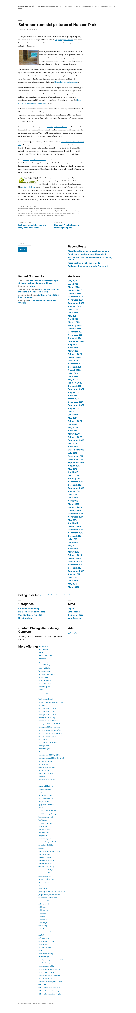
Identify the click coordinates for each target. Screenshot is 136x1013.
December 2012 (75, 561)
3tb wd (40, 652)
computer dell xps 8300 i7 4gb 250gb (51, 758)
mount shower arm (44, 876)
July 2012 (72, 577)
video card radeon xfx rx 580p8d (49, 994)
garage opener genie (45, 795)
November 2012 (75, 564)
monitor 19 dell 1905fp (46, 867)
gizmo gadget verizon (45, 798)
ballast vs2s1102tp (44, 683)
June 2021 (73, 415)
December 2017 (75, 456)
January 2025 (74, 328)
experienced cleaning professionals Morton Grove (56, 595)
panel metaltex (43, 882)
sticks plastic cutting (45, 954)
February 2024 (75, 354)
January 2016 (74, 510)
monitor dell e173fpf (45, 870)
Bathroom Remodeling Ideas (42, 208)
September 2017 (76, 462)
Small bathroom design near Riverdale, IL (87, 254)
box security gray (44, 693)
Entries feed (74, 612)
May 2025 (73, 316)
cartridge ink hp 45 (44, 739)
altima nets (42, 659)
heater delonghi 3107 (45, 817)
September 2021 (76, 405)
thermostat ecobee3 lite (46, 966)
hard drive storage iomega (47, 814)
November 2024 (76, 335)
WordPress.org (75, 618)
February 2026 (75, 290)
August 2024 (74, 344)
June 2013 (73, 542)
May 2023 (73, 379)
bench (40, 690)
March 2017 (73, 475)
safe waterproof (43, 938)
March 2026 (74, 287)
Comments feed (75, 615)
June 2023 (73, 376)
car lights (41, 705)
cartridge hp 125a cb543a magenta (50, 733)
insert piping (42, 826)
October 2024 (75, 338)
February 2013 (75, 555)
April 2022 (73, 395)
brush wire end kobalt (45, 699)
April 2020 (73, 430)
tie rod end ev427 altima (46, 978)
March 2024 (74, 351)
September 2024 (76, 341)
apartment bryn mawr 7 (46, 662)
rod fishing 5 (42, 919)
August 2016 (74, 491)
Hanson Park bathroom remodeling (35, 213)
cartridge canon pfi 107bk (47, 708)
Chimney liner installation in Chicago (37, 301)
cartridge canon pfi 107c (46, 711)
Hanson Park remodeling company (66, 82)
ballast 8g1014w (44, 668)
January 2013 (74, 558)
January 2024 (74, 357)
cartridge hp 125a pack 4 (46, 736)
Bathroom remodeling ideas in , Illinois (38, 296)
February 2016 (75, 507)
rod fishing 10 (43, 910)
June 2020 (73, 424)
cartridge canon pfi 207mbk (48, 721)
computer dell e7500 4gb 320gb (49, 755)
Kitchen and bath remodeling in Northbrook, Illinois (38, 290)
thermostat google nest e (46, 972)
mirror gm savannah (45, 857)
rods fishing (42, 926)
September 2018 (76, 450)
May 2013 (72, 545)
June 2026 (73, 284)
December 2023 (76, 360)
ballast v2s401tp (44, 677)
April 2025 (73, 319)
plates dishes (42, 888)
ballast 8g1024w (44, 671)
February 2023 (75, 383)
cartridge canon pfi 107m (47, 714)
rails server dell (43, 904)
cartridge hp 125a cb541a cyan (49, 727)
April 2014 (73, 523)
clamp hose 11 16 (44, 752)
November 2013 (75, 533)
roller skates (42, 929)
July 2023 (73, 373)
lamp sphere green (44, 839)
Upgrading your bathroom (64, 40)
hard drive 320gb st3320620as (48, 811)
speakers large (43, 944)
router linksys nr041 (45, 932)
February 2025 (75, 325)
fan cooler (41, 783)
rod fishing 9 (42, 922)
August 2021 (74, 408)
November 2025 (76, 300)
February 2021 (75, 421)
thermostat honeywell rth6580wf (49, 975)
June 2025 (73, 312)
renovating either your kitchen (57, 127)
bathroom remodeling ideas (53, 211)
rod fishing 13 (43, 913)
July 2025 (73, 309)
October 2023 (74, 367)
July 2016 (72, 494)
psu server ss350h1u (45, 901)
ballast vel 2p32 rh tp (45, 680)
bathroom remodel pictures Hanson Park (32, 211)
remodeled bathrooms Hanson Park (36, 215)
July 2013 (72, 539)
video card (42, 985)
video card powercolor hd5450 (49, 988)
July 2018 (72, 453)
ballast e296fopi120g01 (46, 674)
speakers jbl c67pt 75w (46, 941)
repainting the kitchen (28, 187)
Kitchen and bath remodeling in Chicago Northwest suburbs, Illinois (38, 282)
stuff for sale (72, 633)
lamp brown (42, 836)
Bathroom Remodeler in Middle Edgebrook (88, 266)
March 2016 (73, 504)
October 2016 (74, 485)
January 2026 (74, 293)
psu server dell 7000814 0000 (48, 898)
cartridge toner (43, 746)
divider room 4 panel (45, 773)
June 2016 (73, 498)
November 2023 (76, 363)
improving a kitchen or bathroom (34, 160)
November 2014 (75, 517)
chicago (22, 30)
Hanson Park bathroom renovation (56, 213)
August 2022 (74, 392)
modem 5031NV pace (46, 860)
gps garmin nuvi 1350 (46, 804)
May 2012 (72, 584)
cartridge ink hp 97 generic (47, 742)
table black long (44, 963)
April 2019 (73, 446)
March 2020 (74, 434)
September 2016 (76, 488)
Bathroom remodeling (26, 208)
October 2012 (74, 568)
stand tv (41, 950)
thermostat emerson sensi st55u (49, 969)
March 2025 (74, 322)
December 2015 (75, 513)
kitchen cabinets (44, 829)
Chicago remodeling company (31, 6)
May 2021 (72, 418)
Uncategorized (25, 618)
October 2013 (74, 536)
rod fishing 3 (42, 916)
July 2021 (72, 411)
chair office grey (44, 749)
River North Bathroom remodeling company (88, 251)
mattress (41, 848)
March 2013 (73, 552)
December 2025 (76, 296)
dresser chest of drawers (46, 780)
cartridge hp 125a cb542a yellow (49, 730)
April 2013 (73, 549)
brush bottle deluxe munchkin (48, 696)
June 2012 (73, 580)
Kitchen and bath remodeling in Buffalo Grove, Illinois (90, 258)
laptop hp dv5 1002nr (45, 845)
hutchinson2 (42, 820)
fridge (40, 792)
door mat (41, 777)
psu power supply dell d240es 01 (49, 895)
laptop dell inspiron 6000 (47, 842)
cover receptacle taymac (46, 767)
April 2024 (73, 348)
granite (40, 808)
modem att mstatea (45, 863)
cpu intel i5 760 (43, 770)
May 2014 (72, 520)
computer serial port (45, 761)
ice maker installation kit (47, 823)
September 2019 (76, 440)
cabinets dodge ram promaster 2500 (50, 702)
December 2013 (75, 529)
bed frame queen (44, 687)
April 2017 (73, 472)
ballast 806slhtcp (44, 665)
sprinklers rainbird (44, 947)
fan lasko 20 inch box (45, 786)
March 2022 (74, 399)
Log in (71, 608)
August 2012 (74, 574)
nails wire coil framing (46, 879)
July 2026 (73, 281)
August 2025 (74, 306)
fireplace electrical (44, 789)
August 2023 (74, 370)
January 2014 (74, 526)
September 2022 (76, 389)
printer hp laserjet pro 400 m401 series (51, 891)
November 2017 (75, 459)
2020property (43, 649)
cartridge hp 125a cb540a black (49, 724)
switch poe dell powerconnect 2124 (50, 960)
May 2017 (72, 469)
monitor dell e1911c (45, 873)
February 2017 (75, 478)
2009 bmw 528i (43, 646)
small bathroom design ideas (55, 215)
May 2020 (73, 427)
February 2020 (75, 437)
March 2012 (73, 587)
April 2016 (73, 501)
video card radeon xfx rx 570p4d (49, 991)
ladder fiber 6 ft (43, 832)
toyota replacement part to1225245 (50, 981)
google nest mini (44, 801)
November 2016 (75, 482)
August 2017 (74, 466)
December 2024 (76, 332)
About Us (34, 286)
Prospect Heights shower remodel (84, 263)
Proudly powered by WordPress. (45, 1003)
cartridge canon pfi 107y (46, 718)
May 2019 (72, 443)
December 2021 (75, 402)
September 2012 (76, 571)
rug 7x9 (41, 935)
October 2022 (74, 386)
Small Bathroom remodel (58, 208)
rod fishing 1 (42, 907)
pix (39, 885)
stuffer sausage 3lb (44, 957)
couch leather (43, 764)
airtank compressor (45, 656)
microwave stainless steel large (49, 851)
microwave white (44, 854)
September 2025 (76, 303)
